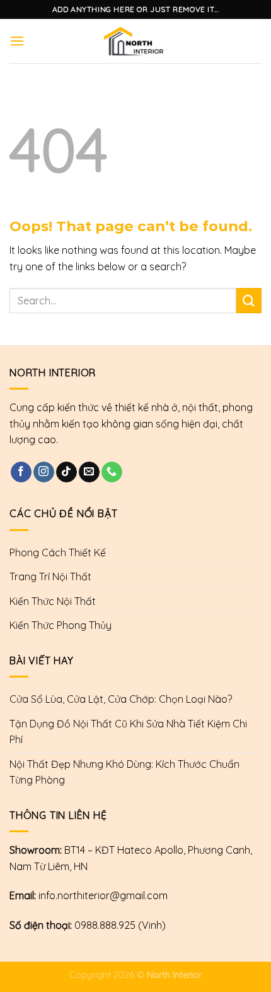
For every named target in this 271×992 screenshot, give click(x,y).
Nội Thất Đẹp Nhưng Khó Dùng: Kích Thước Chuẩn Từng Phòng (124, 772)
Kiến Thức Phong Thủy (60, 625)
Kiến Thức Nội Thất (52, 601)
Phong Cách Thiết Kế (57, 552)
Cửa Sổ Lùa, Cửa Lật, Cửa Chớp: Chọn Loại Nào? (120, 699)
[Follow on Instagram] (43, 472)
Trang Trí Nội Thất (50, 576)
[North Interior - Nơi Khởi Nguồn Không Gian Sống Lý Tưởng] (133, 41)
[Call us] (111, 472)
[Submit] (249, 300)
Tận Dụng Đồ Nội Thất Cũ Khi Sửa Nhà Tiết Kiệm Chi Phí (128, 731)
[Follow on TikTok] (66, 472)
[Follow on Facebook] (21, 472)
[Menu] (17, 40)
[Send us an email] (89, 472)
